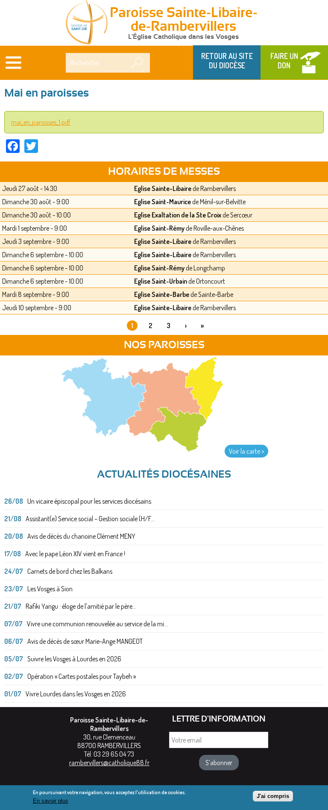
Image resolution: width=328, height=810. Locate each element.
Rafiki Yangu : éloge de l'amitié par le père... (81, 606)
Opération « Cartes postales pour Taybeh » (81, 676)
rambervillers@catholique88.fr (109, 762)
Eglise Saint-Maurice (162, 201)
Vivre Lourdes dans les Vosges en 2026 (76, 694)
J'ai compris (273, 796)
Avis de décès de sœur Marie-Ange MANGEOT (85, 641)
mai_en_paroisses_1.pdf (40, 122)
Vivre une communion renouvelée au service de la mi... (97, 623)
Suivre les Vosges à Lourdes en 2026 (74, 658)
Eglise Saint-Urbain (160, 281)
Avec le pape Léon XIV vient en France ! (75, 553)
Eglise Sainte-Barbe (161, 294)
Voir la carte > (246, 451)
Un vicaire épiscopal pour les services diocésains (89, 501)
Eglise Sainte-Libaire (162, 188)
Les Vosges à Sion (50, 588)
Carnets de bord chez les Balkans (69, 571)
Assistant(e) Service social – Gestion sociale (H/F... (90, 518)
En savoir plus (50, 801)
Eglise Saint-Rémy (159, 228)
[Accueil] (87, 23)
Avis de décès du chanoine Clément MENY (81, 536)
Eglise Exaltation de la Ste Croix (177, 215)
